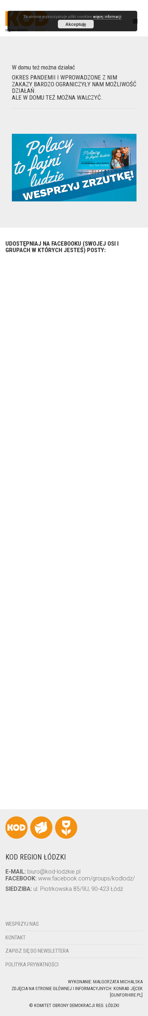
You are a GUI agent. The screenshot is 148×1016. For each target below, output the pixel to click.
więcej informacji (107, 16)
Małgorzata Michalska (118, 981)
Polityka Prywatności (32, 964)
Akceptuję (75, 24)
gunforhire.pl (126, 995)
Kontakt (15, 937)
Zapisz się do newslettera (37, 951)
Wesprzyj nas (22, 924)
